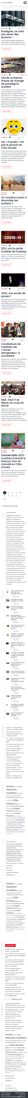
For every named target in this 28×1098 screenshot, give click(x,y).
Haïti (13, 813)
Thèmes (8, 868)
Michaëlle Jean (9, 1059)
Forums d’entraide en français (14, 863)
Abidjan (10, 786)
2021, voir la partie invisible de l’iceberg (13, 250)
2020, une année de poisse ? (13, 294)
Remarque (9, 870)
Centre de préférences (21, 1096)
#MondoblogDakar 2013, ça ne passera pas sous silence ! (18, 688)
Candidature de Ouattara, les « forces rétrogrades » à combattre (14, 759)
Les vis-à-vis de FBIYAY (7, 2)
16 (4, 499)
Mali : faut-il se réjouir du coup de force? (12, 402)
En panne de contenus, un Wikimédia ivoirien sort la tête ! (17, 706)
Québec (17, 826)
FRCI (11, 809)
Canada (13, 795)
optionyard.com (10, 844)
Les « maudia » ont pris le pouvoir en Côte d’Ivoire (12, 145)
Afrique (20, 786)
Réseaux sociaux (12, 830)
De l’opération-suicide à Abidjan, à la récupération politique (18, 680)
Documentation (10, 841)
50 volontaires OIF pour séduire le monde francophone (18, 664)
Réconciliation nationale (14, 828)
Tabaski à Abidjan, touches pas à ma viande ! (16, 697)
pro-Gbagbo (18, 822)
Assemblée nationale (10, 1040)
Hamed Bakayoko (21, 1052)
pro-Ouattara (15, 1063)
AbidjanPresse (10, 875)
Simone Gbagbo (10, 832)
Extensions (9, 865)
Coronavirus (9, 797)
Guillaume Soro (12, 811)
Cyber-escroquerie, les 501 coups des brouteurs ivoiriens (17, 592)
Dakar (16, 804)
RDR (21, 826)
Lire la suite (6, 49)
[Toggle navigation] (25, 3)
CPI (21, 797)
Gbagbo (16, 808)
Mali (19, 818)
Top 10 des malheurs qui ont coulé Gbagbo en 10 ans (17, 608)
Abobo (16, 786)
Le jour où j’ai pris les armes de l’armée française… (17, 714)
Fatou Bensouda (13, 1047)
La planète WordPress (12, 872)
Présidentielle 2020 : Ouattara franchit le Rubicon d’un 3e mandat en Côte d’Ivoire (13, 461)
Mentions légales (20, 1093)
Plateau (8, 822)
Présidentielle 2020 (11, 826)
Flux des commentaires (11, 1090)
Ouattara (20, 820)
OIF (16, 820)
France (8, 808)
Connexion (8, 1085)
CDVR (17, 795)
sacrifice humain (21, 830)
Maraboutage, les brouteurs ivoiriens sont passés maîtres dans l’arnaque (13, 1022)
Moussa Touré (12, 820)
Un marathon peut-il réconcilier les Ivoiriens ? (14, 200)
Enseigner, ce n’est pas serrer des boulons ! (12, 34)
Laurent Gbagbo (15, 1054)
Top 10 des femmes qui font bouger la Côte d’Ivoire (17, 627)
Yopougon (17, 832)
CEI (20, 796)
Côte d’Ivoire (16, 1045)
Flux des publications (10, 1088)
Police (12, 822)
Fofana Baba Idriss (17, 806)
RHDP (23, 826)
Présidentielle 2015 (16, 824)
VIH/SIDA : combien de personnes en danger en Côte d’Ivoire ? (17, 635)
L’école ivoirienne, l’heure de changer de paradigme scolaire (12, 82)
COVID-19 (16, 797)
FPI (23, 806)
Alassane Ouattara (15, 1037)
